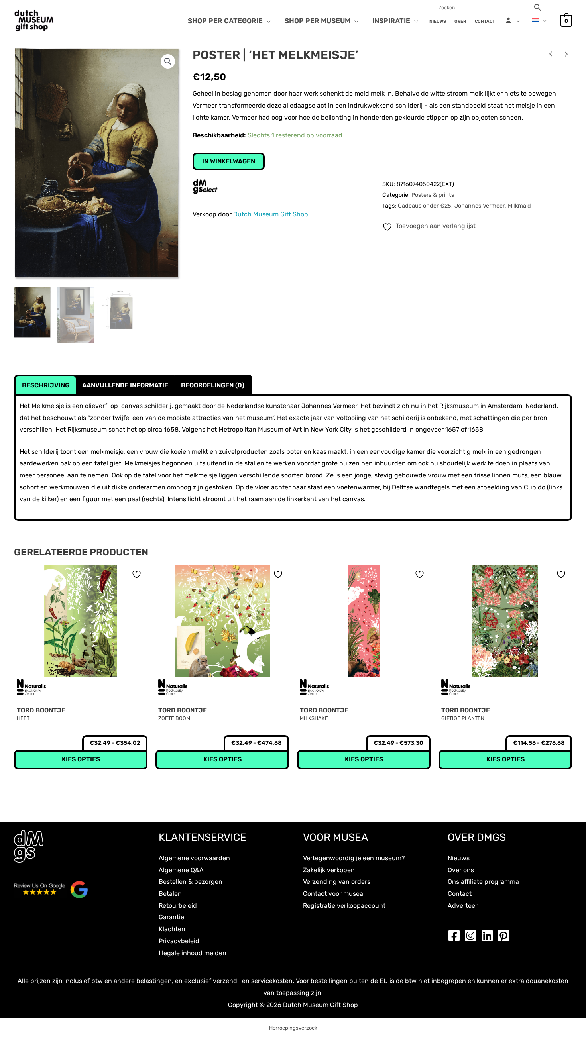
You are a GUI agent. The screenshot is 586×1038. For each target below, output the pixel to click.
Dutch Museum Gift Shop (270, 214)
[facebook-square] (456, 935)
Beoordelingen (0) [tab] (212, 385)
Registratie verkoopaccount (344, 905)
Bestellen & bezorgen (190, 881)
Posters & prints (432, 195)
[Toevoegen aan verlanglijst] (138, 574)
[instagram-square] (472, 935)
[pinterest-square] (505, 935)
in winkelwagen (228, 161)
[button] (267, 21)
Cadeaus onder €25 (424, 205)
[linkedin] (489, 935)
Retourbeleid (178, 905)
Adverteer (463, 905)
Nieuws (459, 858)
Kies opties (81, 759)
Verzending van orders (336, 881)
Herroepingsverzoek (293, 1028)
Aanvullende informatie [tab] (125, 385)
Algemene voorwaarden (194, 858)
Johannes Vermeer (479, 205)
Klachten (172, 929)
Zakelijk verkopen (329, 870)
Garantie (171, 917)
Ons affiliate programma (483, 881)
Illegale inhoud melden (192, 953)
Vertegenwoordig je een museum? (354, 858)
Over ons (461, 870)
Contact (460, 893)
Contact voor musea (333, 893)
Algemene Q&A (181, 870)
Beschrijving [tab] (45, 385)
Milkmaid (519, 205)
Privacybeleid (179, 941)
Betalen (170, 893)
